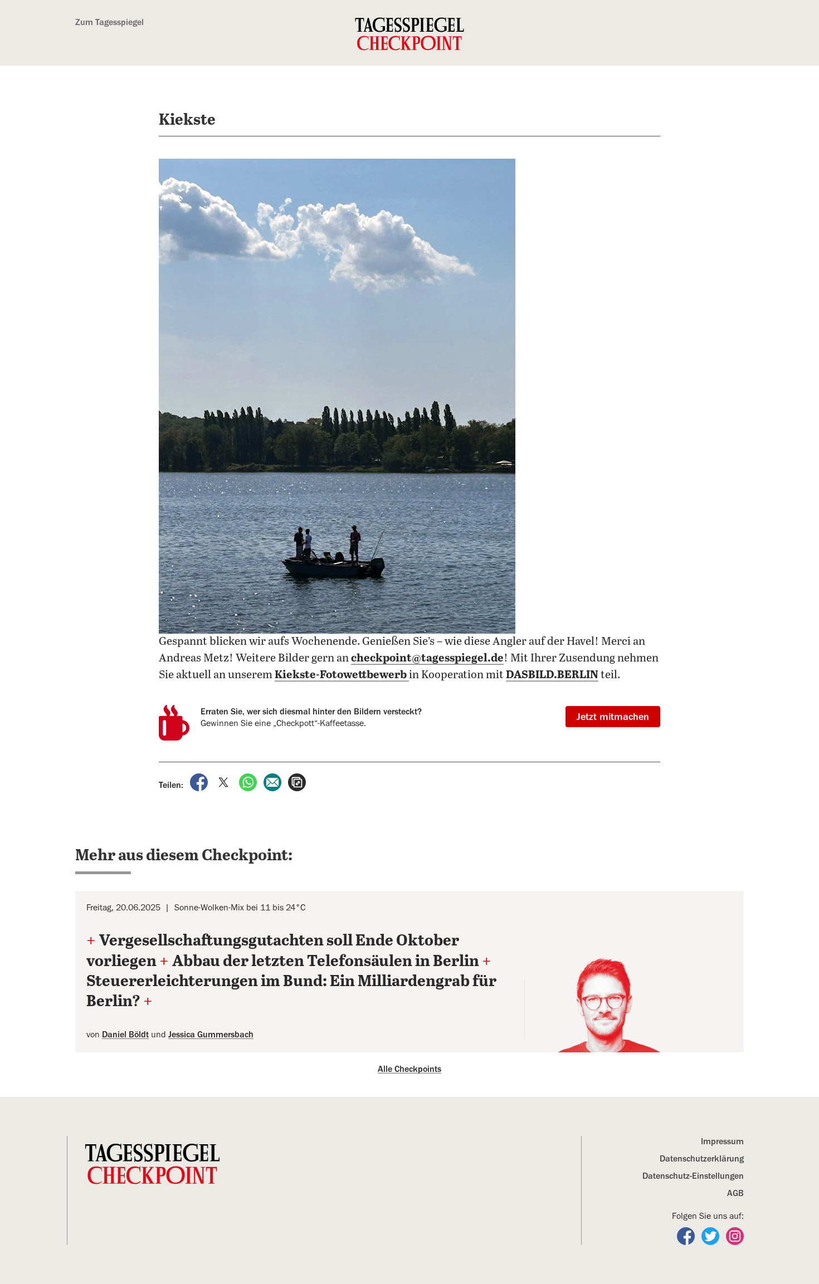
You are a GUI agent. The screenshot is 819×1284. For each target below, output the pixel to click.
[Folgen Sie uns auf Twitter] (711, 1235)
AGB (735, 1193)
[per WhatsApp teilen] (249, 781)
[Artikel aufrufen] (297, 781)
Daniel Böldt (125, 1034)
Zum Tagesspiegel (109, 22)
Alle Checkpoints (409, 1069)
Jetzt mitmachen (613, 717)
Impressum (722, 1141)
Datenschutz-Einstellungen (693, 1176)
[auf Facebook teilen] (200, 781)
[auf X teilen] (224, 781)
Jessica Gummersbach (211, 1034)
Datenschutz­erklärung (702, 1158)
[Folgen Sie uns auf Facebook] (687, 1235)
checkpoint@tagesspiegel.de (427, 658)
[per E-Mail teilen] (274, 781)
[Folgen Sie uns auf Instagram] (735, 1235)
